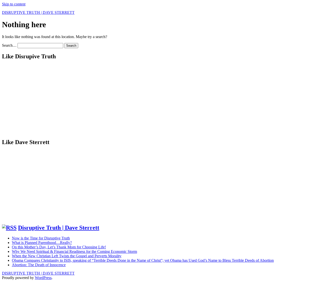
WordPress (43, 278)
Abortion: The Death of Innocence (39, 265)
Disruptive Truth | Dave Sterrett (58, 227)
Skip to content (13, 4)
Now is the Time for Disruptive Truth (41, 238)
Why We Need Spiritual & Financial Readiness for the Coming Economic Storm (74, 251)
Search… (9, 45)
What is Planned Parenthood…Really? (42, 242)
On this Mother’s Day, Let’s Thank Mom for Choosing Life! (59, 247)
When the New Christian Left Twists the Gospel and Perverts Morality (66, 256)
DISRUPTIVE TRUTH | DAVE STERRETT (38, 12)
